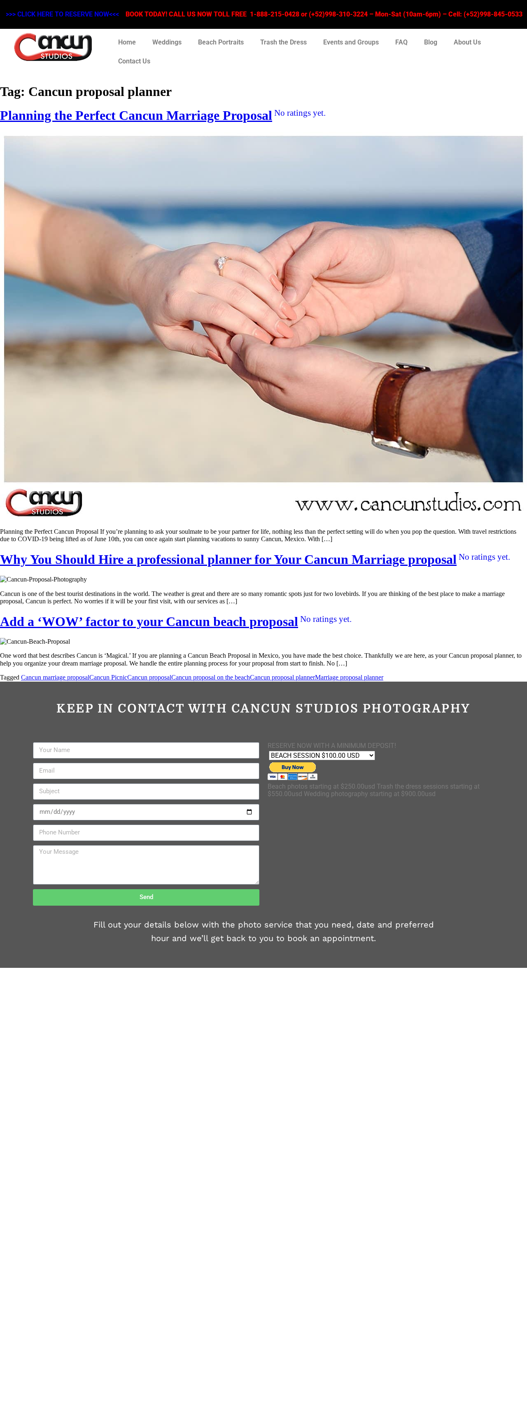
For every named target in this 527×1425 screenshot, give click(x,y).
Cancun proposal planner (282, 677)
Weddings (167, 42)
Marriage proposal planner (349, 677)
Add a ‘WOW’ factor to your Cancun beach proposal (176, 621)
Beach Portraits (221, 42)
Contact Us (134, 61)
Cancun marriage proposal (55, 677)
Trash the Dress (283, 42)
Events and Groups (351, 42)
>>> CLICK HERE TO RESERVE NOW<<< (62, 14)
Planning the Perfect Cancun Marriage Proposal (163, 115)
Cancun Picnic (108, 677)
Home (127, 42)
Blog (430, 42)
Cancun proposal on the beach (210, 677)
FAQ (401, 42)
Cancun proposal (149, 677)
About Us (467, 42)
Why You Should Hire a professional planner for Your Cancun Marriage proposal (255, 559)
